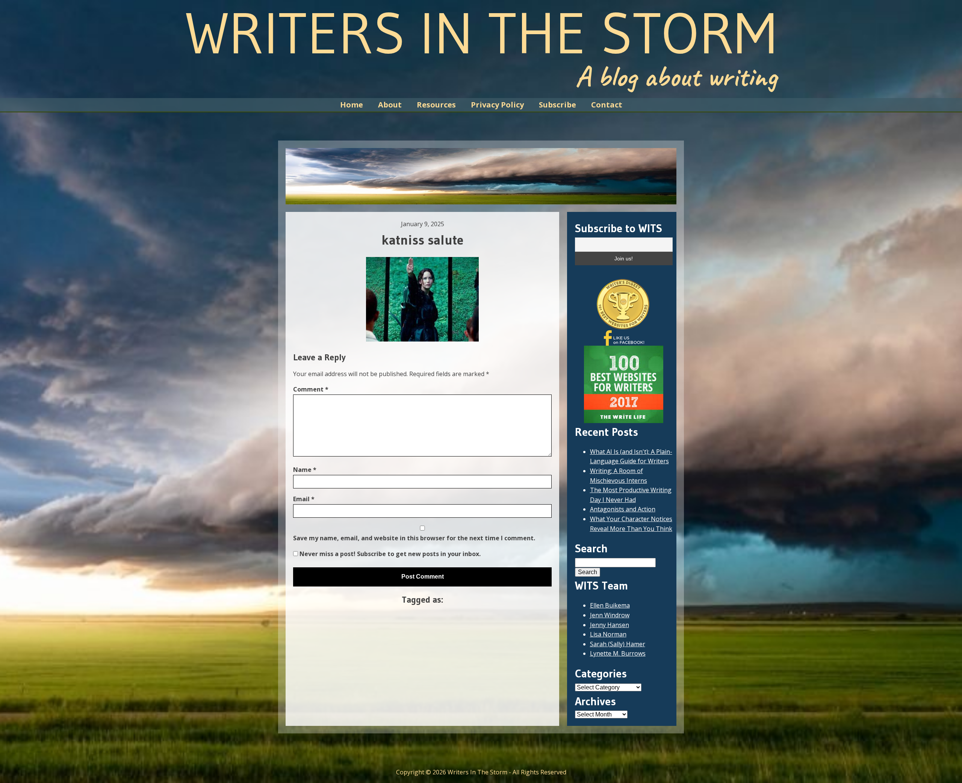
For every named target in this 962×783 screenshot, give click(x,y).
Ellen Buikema (610, 605)
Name (304, 470)
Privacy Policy (497, 105)
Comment (310, 389)
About (390, 105)
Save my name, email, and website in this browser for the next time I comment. (414, 538)
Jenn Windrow (609, 615)
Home (351, 105)
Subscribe (557, 105)
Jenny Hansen (609, 625)
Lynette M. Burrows (618, 653)
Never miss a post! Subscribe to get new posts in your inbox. (389, 554)
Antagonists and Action (622, 509)
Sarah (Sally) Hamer (617, 644)
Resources (436, 105)
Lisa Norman (608, 634)
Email (304, 499)
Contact (606, 105)
